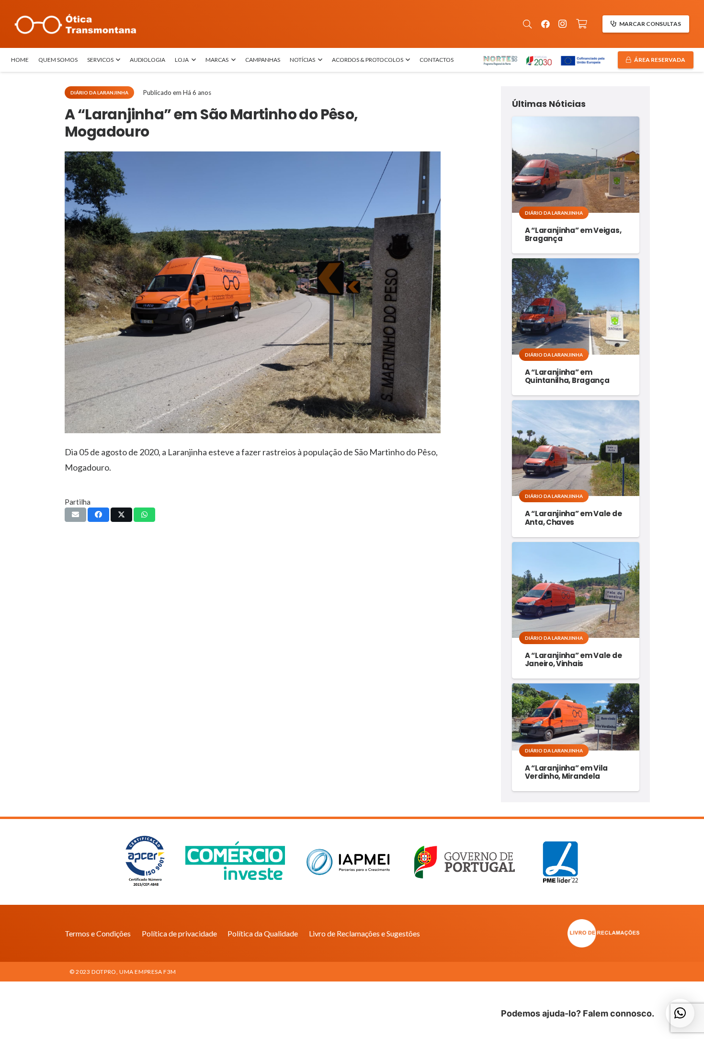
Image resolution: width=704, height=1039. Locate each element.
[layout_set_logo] (550, 933)
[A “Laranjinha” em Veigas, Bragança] (575, 164)
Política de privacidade (179, 933)
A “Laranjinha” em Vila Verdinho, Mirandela (566, 772)
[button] (527, 24)
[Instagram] (562, 24)
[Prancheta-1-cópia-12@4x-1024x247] (75, 24)
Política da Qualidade (262, 933)
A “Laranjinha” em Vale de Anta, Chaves (573, 517)
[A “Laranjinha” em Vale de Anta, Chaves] (575, 448)
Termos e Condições (98, 933)
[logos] (543, 60)
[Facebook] (545, 24)
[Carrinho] (581, 24)
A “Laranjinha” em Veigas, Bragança (573, 234)
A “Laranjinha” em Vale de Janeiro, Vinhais (573, 659)
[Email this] (75, 515)
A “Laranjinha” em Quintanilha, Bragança (567, 376)
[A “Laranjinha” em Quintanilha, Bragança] (575, 306)
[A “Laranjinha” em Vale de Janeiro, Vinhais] (575, 590)
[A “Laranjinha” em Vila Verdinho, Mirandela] (575, 716)
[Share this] (98, 515)
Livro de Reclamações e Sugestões (364, 933)
